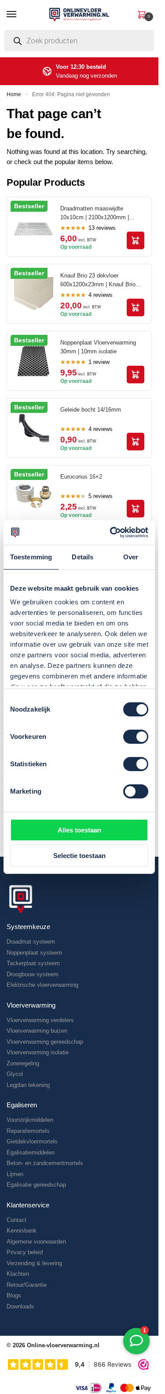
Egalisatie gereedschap (36, 1184)
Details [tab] (82, 557)
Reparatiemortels (28, 1131)
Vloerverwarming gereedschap (45, 1041)
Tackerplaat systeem (33, 963)
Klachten (18, 1273)
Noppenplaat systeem (34, 952)
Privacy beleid (25, 1252)
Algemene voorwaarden (36, 1241)
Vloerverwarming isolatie (38, 1052)
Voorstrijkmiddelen (30, 1120)
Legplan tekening (28, 1085)
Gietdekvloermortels (32, 1141)
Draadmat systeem (31, 941)
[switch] (135, 737)
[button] (142, 13)
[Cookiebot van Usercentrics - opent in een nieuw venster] (111, 532)
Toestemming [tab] (31, 557)
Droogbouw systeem (33, 974)
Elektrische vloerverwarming (42, 985)
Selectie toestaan (79, 855)
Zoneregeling (23, 1063)
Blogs (14, 1295)
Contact (16, 1220)
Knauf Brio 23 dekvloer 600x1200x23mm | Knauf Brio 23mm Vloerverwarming (98, 280)
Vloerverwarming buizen (37, 1030)
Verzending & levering (34, 1263)
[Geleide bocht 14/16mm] (33, 428)
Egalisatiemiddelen (31, 1152)
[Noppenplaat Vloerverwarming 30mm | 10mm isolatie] (33, 360)
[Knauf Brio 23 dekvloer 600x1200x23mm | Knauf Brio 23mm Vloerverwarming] (33, 294)
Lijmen (15, 1174)
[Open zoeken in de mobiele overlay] (79, 43)
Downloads (20, 1306)
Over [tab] (130, 557)
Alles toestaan (79, 830)
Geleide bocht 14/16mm (90, 409)
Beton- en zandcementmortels (45, 1163)
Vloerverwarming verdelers (40, 1020)
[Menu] (20, 14)
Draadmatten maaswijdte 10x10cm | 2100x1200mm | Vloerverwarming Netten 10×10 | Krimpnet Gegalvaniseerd (101, 213)
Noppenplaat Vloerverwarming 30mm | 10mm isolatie (98, 347)
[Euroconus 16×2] (33, 495)
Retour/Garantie (27, 1285)
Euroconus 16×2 (81, 476)
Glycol (15, 1074)
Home (14, 94)
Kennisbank (22, 1230)
